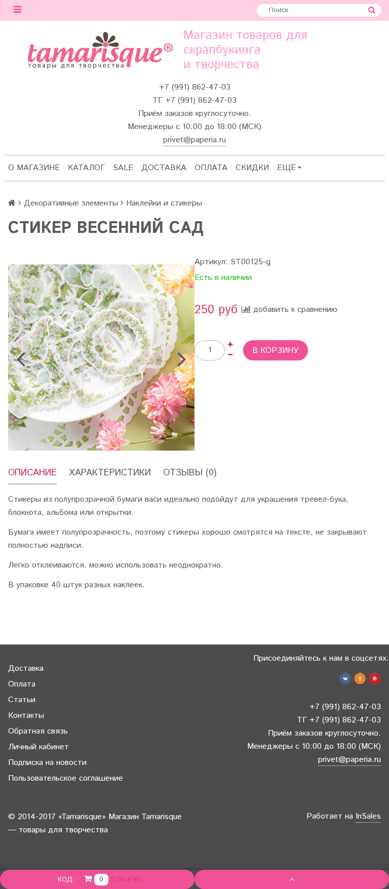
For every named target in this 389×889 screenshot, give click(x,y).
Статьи (21, 700)
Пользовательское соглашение (65, 778)
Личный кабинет (38, 747)
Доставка (163, 168)
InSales (368, 816)
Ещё (286, 168)
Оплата (210, 168)
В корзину (275, 350)
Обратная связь (38, 731)
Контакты (26, 715)
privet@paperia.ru (194, 140)
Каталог (86, 168)
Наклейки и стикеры (164, 203)
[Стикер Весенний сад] (101, 357)
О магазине (34, 168)
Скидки (252, 168)
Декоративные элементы (71, 203)
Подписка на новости (47, 763)
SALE (123, 168)
